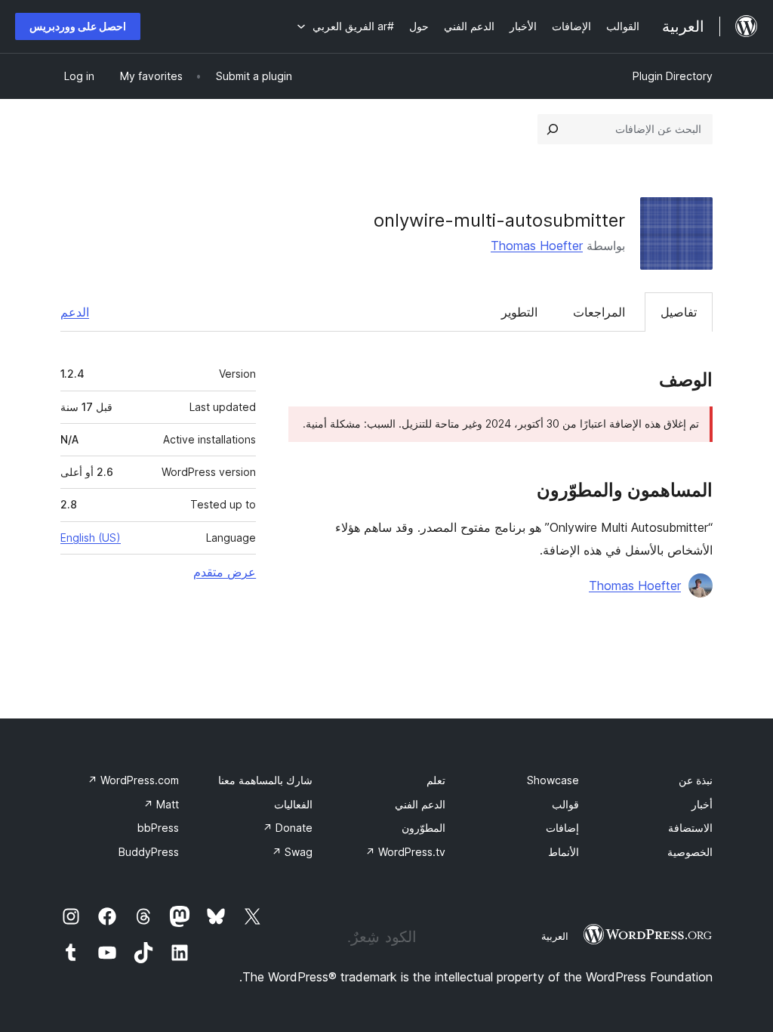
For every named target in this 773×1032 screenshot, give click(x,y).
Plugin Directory (673, 76)
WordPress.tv (405, 851)
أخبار (702, 804)
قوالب (565, 804)
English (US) (90, 537)
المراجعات (599, 312)
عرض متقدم (224, 571)
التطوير (519, 312)
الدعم (74, 312)
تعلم (436, 780)
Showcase (553, 780)
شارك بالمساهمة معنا (265, 780)
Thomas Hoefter (537, 245)
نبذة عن (696, 780)
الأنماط (563, 851)
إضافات (562, 827)
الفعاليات (293, 804)
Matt (161, 804)
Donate (288, 827)
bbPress (158, 827)
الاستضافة (690, 827)
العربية (554, 936)
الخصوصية (690, 851)
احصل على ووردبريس (77, 26)
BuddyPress (149, 851)
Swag (292, 851)
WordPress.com (133, 780)
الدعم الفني (420, 804)
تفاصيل (679, 312)
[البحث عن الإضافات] (552, 129)
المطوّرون (423, 827)
